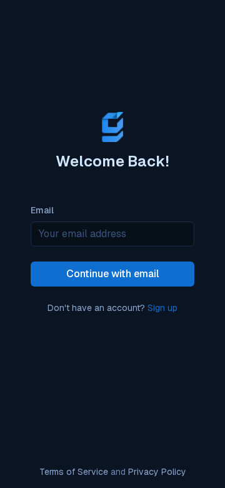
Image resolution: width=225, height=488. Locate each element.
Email (42, 211)
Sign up (163, 307)
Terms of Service (73, 471)
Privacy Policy (157, 471)
